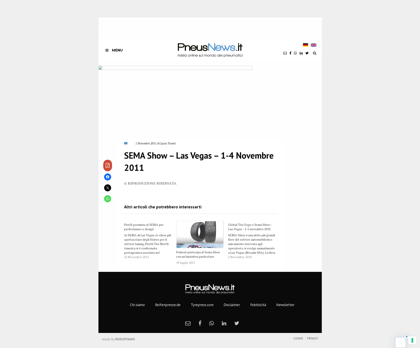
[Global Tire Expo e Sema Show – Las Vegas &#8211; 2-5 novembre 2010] (254, 240)
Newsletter (285, 304)
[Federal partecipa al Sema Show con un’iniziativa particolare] (200, 234)
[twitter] (307, 53)
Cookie (298, 338)
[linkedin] (301, 53)
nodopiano (125, 339)
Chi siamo (137, 304)
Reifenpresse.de (167, 304)
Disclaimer (232, 304)
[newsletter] (285, 53)
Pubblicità (258, 304)
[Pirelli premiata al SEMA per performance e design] (150, 240)
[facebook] (290, 53)
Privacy (312, 338)
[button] (175, 104)
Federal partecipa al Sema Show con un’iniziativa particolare (198, 254)
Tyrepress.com (202, 304)
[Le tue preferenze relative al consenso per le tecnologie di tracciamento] (412, 340)
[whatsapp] (295, 53)
